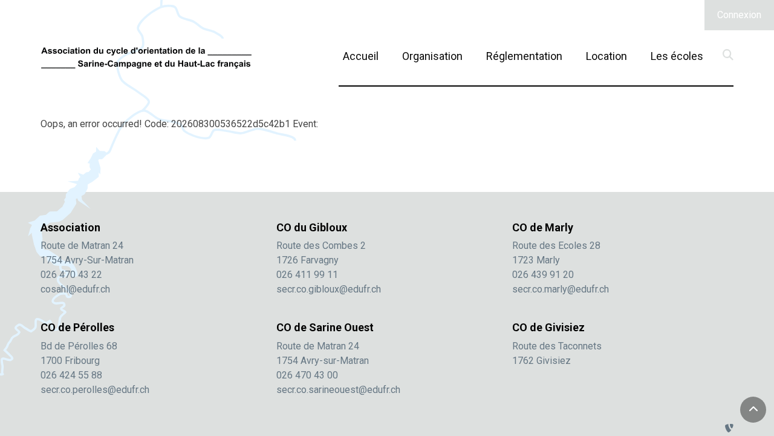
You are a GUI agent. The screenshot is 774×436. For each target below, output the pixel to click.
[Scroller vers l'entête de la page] (753, 410)
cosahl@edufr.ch (75, 289)
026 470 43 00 (307, 375)
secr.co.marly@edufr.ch (560, 289)
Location (606, 55)
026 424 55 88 (71, 375)
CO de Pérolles (77, 327)
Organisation (432, 56)
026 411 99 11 (307, 274)
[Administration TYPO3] (729, 428)
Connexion (739, 15)
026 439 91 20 (543, 274)
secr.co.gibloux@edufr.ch (328, 289)
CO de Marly (542, 227)
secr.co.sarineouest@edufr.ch (338, 389)
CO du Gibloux (311, 227)
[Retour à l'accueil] (146, 57)
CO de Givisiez (548, 327)
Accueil (361, 56)
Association (70, 227)
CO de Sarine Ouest (325, 327)
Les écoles (677, 56)
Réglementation (524, 56)
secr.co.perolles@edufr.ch (95, 389)
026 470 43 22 (71, 274)
